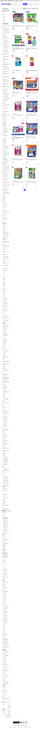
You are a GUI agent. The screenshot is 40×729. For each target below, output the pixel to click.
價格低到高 (29, 8)
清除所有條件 (8, 715)
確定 (9, 706)
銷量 (37, 8)
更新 (26, 725)
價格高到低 (33, 8)
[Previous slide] (12, 17)
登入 (31, 4)
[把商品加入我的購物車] (23, 31)
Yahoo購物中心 (6, 4)
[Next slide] (24, 17)
